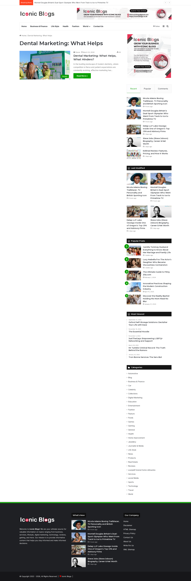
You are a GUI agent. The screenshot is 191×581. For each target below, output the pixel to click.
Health (65, 26)
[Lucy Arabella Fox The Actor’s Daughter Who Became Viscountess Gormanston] (134, 263)
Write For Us (128, 545)
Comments (163, 88)
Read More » (82, 76)
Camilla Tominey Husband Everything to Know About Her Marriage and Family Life (157, 250)
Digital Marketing (135, 398)
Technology (133, 486)
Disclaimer (127, 525)
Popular (147, 88)
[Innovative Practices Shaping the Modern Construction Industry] (134, 287)
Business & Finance (38, 26)
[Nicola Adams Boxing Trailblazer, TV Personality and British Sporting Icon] (134, 102)
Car (129, 386)
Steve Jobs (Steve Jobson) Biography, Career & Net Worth (155, 141)
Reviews (131, 466)
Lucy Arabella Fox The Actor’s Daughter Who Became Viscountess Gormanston (157, 262)
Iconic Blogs (66, 576)
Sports (131, 482)
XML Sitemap (129, 549)
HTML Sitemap (129, 529)
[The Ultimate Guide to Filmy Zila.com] (134, 275)
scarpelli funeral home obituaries (141, 470)
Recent (133, 88)
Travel (130, 490)
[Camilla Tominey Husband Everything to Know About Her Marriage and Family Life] (134, 250)
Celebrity (132, 390)
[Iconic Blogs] (37, 14)
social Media (133, 478)
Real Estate (133, 462)
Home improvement (136, 438)
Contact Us (98, 26)
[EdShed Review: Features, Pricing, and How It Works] (134, 154)
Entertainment (134, 406)
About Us (127, 541)
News (130, 454)
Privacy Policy (129, 533)
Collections (132, 394)
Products (132, 458)
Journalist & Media (136, 446)
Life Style (55, 26)
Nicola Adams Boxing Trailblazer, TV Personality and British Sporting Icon (155, 101)
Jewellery (132, 442)
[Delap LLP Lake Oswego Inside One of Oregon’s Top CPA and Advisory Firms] (134, 129)
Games (131, 422)
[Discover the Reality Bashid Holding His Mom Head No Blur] (134, 299)
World (85, 26)
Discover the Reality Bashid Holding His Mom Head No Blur (156, 299)
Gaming (131, 426)
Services (132, 474)
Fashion (75, 26)
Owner (77, 52)
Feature (131, 414)
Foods (130, 418)
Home (24, 26)
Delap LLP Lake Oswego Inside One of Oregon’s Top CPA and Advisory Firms (156, 129)
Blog (130, 377)
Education (132, 402)
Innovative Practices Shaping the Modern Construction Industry (157, 286)
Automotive (133, 373)
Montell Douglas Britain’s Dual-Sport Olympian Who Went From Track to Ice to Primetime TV (71, 3)
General (131, 430)
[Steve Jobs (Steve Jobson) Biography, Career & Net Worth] (134, 142)
